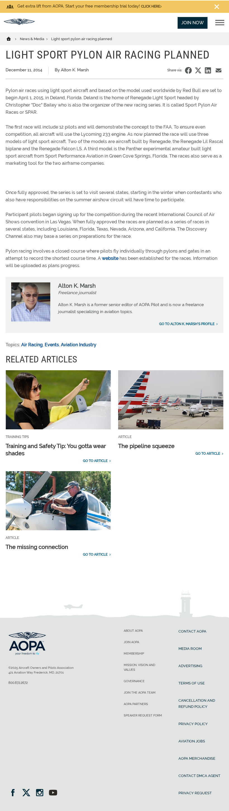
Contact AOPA (192, 631)
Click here (150, 6)
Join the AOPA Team (140, 692)
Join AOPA (131, 642)
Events (52, 344)
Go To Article (95, 461)
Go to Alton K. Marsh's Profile (186, 324)
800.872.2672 (18, 683)
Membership (134, 653)
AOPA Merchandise (196, 758)
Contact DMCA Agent (199, 776)
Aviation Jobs (191, 741)
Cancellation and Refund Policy (196, 703)
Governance (134, 681)
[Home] (12, 38)
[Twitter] (28, 793)
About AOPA (133, 631)
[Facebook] (14, 793)
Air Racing (32, 344)
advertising (190, 666)
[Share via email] (218, 70)
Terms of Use (191, 683)
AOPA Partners (136, 704)
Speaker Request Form (143, 715)
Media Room (190, 649)
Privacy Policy (193, 724)
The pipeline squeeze (146, 446)
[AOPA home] (19, 23)
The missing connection (37, 547)
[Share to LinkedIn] (207, 70)
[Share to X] (198, 70)
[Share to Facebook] (188, 70)
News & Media (32, 39)
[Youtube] (53, 793)
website (110, 258)
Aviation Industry (78, 344)
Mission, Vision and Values (139, 667)
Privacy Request (195, 793)
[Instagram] (41, 793)
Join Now (192, 22)
